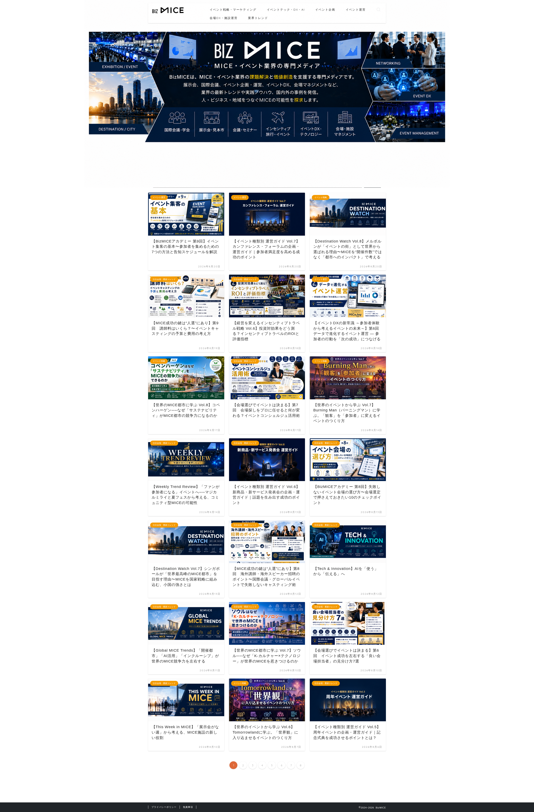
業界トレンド (258, 18)
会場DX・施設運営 (224, 18)
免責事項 (188, 807)
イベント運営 (356, 9)
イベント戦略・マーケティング (233, 9)
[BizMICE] (168, 12)
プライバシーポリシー (163, 807)
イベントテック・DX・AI (286, 9)
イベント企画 (325, 9)
